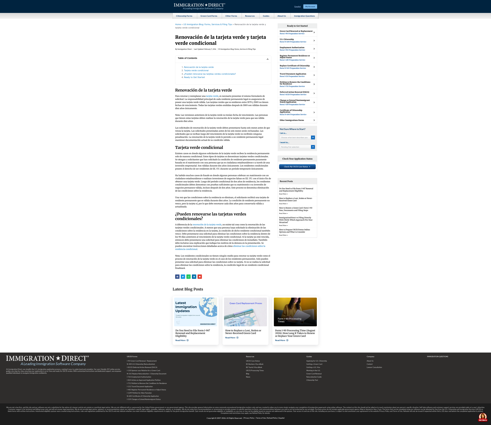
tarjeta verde (212, 96)
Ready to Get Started (194, 77)
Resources (250, 16)
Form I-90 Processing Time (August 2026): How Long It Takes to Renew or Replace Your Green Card (295, 333)
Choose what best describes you (294, 137)
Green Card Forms (208, 16)
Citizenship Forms (184, 16)
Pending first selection (290, 147)
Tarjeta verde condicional (196, 70)
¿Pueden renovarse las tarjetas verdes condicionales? (210, 74)
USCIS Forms (132, 356)
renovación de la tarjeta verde (207, 224)
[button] (268, 59)
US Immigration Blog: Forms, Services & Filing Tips (207, 24)
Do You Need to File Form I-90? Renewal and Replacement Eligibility (296, 189)
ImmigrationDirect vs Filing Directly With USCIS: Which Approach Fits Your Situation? (296, 219)
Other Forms (231, 16)
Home (178, 24)
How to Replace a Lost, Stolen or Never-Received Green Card (296, 199)
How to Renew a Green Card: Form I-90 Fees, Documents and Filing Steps (295, 209)
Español (297, 6)
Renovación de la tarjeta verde (199, 67)
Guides (266, 16)
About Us (281, 16)
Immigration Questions (304, 16)
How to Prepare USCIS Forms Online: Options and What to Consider (294, 231)
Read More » (283, 194)
